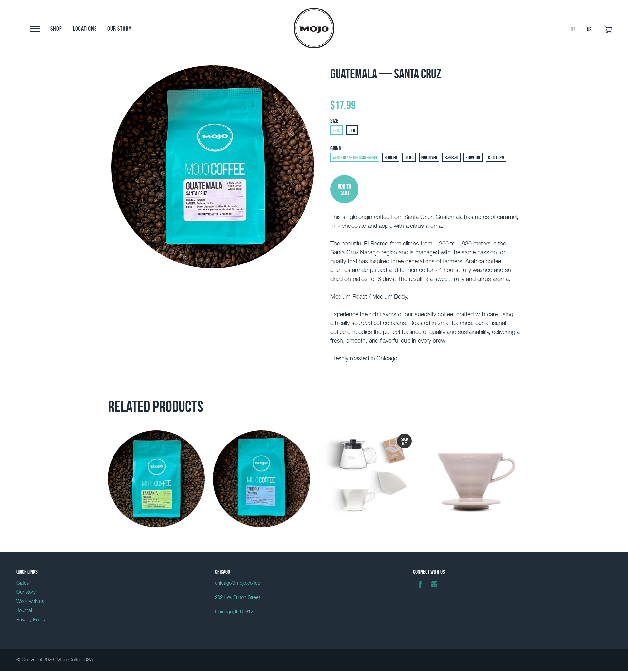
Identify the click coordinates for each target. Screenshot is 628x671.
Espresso (451, 157)
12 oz (337, 130)
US (589, 29)
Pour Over (429, 157)
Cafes (22, 583)
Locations (85, 28)
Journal (24, 610)
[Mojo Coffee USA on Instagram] (434, 589)
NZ (573, 29)
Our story (119, 28)
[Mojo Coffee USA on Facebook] (420, 589)
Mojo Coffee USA (75, 659)
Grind (335, 148)
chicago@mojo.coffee (237, 583)
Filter (409, 157)
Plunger (391, 157)
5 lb (352, 130)
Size (334, 120)
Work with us (30, 601)
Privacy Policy (30, 619)
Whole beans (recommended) (355, 157)
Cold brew (496, 157)
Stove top (473, 157)
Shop (56, 28)
